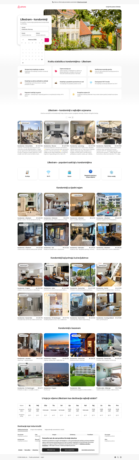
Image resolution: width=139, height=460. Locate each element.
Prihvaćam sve (51, 450)
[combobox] (35, 29)
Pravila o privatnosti (34, 457)
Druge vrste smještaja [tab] (36, 429)
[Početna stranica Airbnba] (22, 6)
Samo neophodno (69, 450)
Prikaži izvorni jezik (82, 2)
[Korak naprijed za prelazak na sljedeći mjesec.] (41, 39)
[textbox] (27, 35)
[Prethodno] (66, 117)
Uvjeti (42, 457)
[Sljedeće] (72, 117)
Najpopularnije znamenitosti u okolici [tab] (54, 429)
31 (22, 63)
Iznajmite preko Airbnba (113, 7)
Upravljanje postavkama (88, 450)
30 (42, 59)
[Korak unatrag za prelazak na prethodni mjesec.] (23, 39)
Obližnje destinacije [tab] (23, 429)
